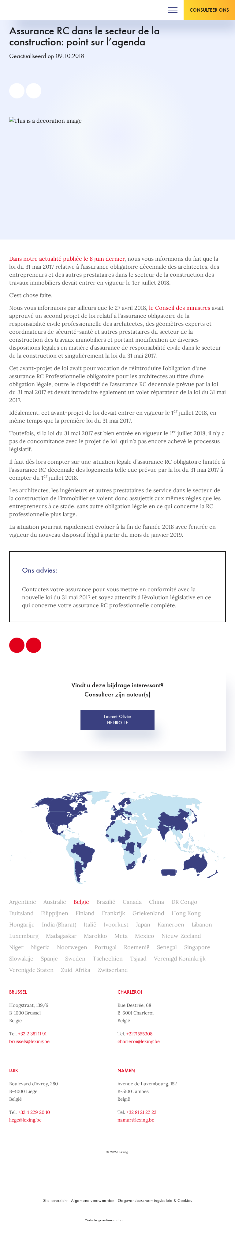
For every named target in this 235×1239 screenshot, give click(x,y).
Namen (126, 1070)
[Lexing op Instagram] (124, 1173)
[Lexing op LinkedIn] (110, 1173)
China (156, 901)
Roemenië (137, 947)
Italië (90, 924)
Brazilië (105, 901)
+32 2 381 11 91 (32, 1034)
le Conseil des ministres (179, 307)
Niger (16, 947)
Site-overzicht (55, 1200)
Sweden (75, 958)
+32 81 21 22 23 (141, 1112)
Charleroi (130, 992)
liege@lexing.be (25, 1120)
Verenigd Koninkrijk (180, 958)
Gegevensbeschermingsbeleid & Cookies (155, 1200)
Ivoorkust (116, 924)
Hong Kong (186, 913)
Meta (121, 935)
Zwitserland (113, 969)
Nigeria (40, 947)
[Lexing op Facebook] (96, 1173)
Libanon (202, 924)
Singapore (197, 947)
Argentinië (22, 901)
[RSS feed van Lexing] (151, 1173)
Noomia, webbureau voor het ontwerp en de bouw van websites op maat (137, 1220)
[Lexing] (23, 10)
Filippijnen (54, 913)
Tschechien (108, 958)
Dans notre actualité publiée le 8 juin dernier (67, 258)
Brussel (18, 992)
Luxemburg (24, 935)
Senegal (167, 947)
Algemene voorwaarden (93, 1200)
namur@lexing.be (136, 1120)
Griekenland (148, 913)
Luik (13, 1070)
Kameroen (171, 924)
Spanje (49, 958)
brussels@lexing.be (29, 1041)
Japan (143, 924)
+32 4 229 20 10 (34, 1112)
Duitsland (21, 913)
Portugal (106, 947)
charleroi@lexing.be (139, 1041)
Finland (85, 913)
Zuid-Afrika (75, 969)
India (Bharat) (59, 924)
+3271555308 (139, 1034)
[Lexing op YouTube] (137, 1173)
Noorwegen (72, 947)
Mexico (144, 935)
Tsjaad (138, 958)
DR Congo (184, 901)
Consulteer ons (209, 10)
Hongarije (22, 924)
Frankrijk (113, 913)
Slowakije (21, 958)
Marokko (95, 935)
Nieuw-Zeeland (181, 935)
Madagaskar (61, 935)
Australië (54, 901)
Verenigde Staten (31, 969)
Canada (132, 901)
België (81, 901)
